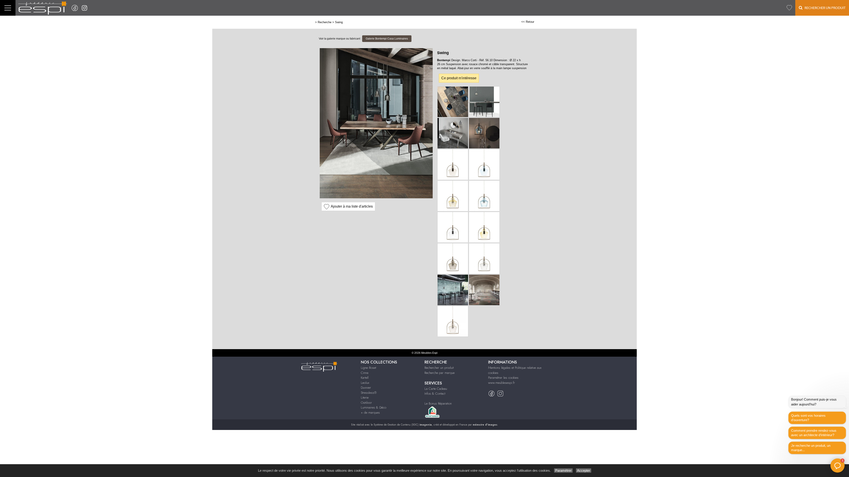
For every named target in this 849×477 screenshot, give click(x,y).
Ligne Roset (368, 367)
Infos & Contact (434, 393)
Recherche (324, 22)
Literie (365, 397)
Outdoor (366, 402)
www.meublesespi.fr (501, 382)
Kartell (365, 377)
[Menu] (7, 8)
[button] (837, 465)
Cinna (364, 372)
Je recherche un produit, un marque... (810, 448)
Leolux (365, 382)
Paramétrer (563, 470)
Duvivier (366, 387)
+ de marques (370, 412)
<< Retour (527, 21)
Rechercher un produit (439, 367)
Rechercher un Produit (824, 8)
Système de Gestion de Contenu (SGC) (403, 425)
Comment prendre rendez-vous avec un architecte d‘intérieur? (813, 433)
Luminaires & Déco (373, 407)
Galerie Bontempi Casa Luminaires (387, 38)
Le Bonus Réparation (438, 403)
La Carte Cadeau (435, 388)
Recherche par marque (439, 372)
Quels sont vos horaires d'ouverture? (808, 418)
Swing (339, 22)
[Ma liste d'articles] (789, 8)
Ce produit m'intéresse (458, 78)
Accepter (583, 470)
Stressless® (369, 392)
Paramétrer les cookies (503, 377)
